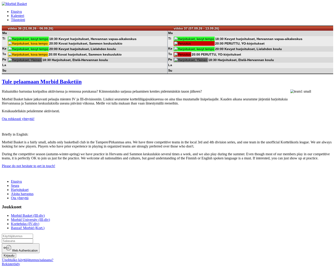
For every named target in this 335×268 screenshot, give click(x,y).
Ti (3, 38)
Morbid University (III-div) (30, 220)
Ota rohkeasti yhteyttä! (18, 119)
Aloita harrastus (22, 194)
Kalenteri (17, 16)
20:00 (53, 43)
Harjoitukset (19, 190)
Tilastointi (18, 20)
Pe (4, 59)
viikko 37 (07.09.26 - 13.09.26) (196, 28)
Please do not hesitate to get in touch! (28, 166)
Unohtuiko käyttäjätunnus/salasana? (27, 260)
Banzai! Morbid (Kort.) (27, 228)
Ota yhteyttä (19, 198)
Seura (15, 186)
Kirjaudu (9, 255)
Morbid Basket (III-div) (28, 215)
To (4, 54)
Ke (4, 48)
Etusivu (16, 11)
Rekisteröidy (11, 264)
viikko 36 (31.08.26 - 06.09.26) (30, 28)
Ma (4, 33)
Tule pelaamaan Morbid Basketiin (42, 82)
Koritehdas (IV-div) (25, 224)
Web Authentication (24, 250)
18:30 (53, 39)
